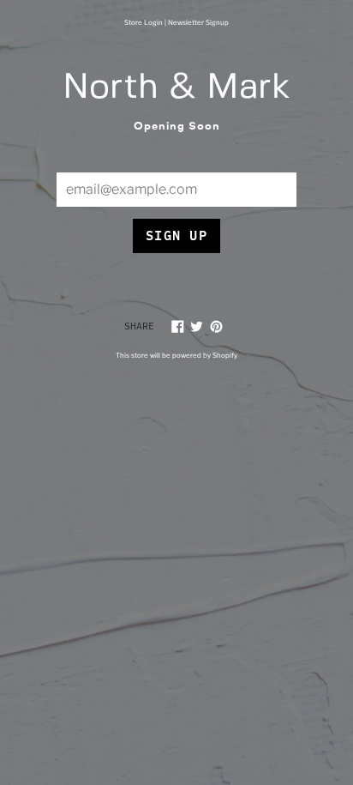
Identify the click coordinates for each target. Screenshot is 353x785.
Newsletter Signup (198, 22)
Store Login (143, 22)
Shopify (224, 355)
